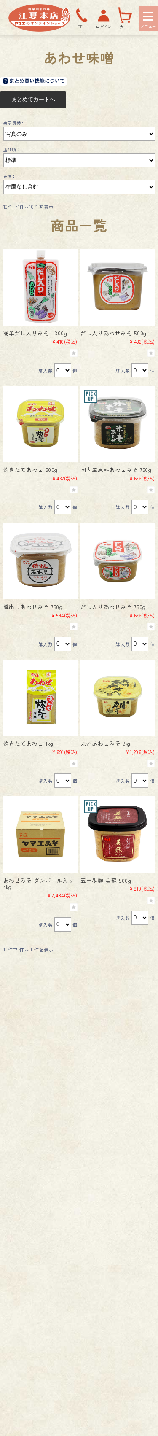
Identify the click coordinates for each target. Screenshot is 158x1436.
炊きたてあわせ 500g (30, 470)
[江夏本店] (39, 29)
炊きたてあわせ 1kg (28, 743)
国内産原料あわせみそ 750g (115, 470)
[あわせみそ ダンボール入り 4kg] (40, 833)
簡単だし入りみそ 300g (35, 333)
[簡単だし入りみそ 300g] (40, 286)
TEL (81, 27)
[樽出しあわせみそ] (40, 560)
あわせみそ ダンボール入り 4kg (38, 883)
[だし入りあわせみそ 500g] (117, 286)
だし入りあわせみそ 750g (113, 607)
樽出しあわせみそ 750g (33, 607)
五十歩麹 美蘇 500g (105, 880)
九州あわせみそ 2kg (105, 743)
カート (125, 27)
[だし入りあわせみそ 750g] (117, 560)
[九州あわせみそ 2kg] (117, 697)
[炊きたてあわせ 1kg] (40, 697)
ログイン (103, 27)
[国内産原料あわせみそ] (117, 423)
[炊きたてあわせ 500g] (40, 423)
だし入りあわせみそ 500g (113, 333)
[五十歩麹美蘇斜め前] (117, 833)
